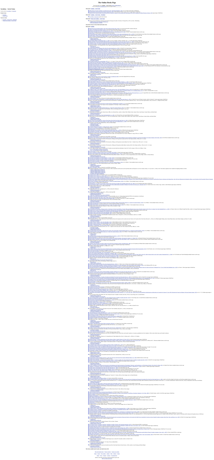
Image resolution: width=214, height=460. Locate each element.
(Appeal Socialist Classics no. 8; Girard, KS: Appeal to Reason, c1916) (106, 204)
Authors (108, 453)
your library (9, 11)
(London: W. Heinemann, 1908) (96, 304)
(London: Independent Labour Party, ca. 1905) (105, 130)
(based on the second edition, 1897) (104, 383)
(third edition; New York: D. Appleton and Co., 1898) (100, 303)
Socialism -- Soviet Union (95, 8)
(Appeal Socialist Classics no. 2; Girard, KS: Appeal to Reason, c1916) (106, 181)
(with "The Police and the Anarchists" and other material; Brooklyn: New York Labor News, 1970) (114, 64)
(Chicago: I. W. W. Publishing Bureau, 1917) (116, 90)
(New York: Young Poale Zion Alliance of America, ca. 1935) (105, 266)
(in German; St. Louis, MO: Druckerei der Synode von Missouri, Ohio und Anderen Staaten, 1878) (143, 292)
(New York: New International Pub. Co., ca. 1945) (104, 57)
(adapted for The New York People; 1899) (100, 93)
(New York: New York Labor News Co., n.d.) (115, 92)
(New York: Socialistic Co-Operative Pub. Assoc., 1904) (104, 431)
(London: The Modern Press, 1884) (110, 243)
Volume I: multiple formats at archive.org (97, 169)
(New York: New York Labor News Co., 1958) (104, 84)
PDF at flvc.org (93, 46)
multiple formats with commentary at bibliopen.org (99, 21)
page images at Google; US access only (97, 422)
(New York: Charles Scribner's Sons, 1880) (108, 427)
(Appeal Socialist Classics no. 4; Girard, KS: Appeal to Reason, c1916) (105, 231)
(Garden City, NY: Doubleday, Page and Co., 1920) (112, 399)
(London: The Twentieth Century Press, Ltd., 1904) (112, 183)
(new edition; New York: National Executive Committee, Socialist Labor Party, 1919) (118, 359)
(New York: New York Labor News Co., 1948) (112, 52)
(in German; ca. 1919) (104, 235)
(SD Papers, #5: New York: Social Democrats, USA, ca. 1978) (111, 34)
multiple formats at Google (95, 105)
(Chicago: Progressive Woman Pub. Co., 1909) (101, 176)
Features (104, 455)
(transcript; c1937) (110, 424)
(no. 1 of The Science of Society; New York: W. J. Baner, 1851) (126, 365)
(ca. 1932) (94, 80)
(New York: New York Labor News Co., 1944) (103, 368)
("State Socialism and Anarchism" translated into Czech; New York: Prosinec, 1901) (109, 239)
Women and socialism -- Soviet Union (9, 20)
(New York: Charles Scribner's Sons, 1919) (110, 350)
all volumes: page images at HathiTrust (97, 173)
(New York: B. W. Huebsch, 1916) (99, 132)
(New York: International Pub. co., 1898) (109, 408)
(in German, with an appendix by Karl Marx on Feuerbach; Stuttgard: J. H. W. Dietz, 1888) (119, 393)
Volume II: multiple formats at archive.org (97, 170)
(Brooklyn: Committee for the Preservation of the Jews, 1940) (109, 63)
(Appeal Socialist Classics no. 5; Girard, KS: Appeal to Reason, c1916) (116, 202)
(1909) (94, 174)
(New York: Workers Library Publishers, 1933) (101, 369)
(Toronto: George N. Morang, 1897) (97, 302)
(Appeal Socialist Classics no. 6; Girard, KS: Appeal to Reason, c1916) (106, 162)
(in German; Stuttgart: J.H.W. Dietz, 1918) (125, 137)
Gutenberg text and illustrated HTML (96, 309)
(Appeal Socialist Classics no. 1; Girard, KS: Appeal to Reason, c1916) (106, 107)
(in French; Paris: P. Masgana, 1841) (99, 290)
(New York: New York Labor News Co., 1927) (110, 279)
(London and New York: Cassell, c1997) (116, 65)
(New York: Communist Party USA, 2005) (101, 30)
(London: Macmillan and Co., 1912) (99, 312)
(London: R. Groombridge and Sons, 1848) (108, 409)
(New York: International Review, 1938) (103, 264)
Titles (111, 453)
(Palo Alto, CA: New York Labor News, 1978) (105, 35)
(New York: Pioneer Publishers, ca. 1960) (108, 81)
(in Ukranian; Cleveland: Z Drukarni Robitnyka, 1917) (107, 396)
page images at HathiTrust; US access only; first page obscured (101, 259)
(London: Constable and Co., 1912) (106, 344)
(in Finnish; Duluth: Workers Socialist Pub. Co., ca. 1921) (108, 348)
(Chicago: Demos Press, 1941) (101, 11)
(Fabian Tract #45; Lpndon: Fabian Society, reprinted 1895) (105, 316)
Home (95, 453)
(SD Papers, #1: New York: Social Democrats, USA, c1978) (106, 51)
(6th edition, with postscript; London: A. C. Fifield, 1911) (113, 238)
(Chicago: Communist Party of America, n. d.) (107, 103)
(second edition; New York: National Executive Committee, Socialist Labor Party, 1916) (109, 297)
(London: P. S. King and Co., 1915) (102, 317)
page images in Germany (94, 329)
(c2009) (100, 50)
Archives (108, 455)
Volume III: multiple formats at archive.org (97, 171)
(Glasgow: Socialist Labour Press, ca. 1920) (104, 291)
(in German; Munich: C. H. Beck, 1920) (101, 157)
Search (99, 453)
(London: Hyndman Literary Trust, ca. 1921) (102, 430)
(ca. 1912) (110, 89)
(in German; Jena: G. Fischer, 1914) (119, 428)
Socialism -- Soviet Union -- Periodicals (10, 19)
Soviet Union (5, 15)
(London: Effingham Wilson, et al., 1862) (113, 357)
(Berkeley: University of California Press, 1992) (104, 256)
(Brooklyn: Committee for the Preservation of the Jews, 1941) (106, 62)
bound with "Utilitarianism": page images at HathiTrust (100, 195)
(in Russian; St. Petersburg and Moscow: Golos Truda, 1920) (105, 384)
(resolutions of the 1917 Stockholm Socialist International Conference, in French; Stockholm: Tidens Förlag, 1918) (111, 412)
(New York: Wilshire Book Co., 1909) (107, 121)
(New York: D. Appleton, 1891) (108, 349)
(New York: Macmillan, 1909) (100, 212)
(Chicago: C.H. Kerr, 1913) (109, 339)
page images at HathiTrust (94, 47)
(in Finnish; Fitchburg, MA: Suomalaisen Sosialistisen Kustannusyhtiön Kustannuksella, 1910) (117, 248)
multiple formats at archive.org (95, 39)
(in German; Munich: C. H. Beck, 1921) (101, 158)
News (101, 455)
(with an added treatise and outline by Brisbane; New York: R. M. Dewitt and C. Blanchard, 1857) (117, 184)
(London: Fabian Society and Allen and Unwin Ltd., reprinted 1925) (105, 327)
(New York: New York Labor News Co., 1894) (126, 379)
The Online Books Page (107, 2)
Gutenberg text (93, 117)
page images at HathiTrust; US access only (97, 72)
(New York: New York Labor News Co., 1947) (103, 53)
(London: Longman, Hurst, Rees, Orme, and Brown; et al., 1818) (134, 417)
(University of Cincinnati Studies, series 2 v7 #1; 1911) (102, 345)
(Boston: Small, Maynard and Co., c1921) (101, 299)
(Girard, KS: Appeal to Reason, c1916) (99, 244)
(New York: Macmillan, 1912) (107, 210)
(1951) (100, 49)
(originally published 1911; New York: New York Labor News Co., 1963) (112, 271)
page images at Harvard (94, 60)
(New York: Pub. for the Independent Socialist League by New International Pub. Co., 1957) (122, 278)
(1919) (95, 400)
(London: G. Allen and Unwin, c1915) (100, 126)
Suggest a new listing (115, 451)
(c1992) (103, 255)
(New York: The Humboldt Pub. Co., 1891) (102, 115)
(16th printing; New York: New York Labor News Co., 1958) (111, 41)
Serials (118, 453)
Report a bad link (108, 451)
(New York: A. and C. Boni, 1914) (100, 197)
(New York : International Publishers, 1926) (105, 10)
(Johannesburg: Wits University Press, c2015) (109, 42)
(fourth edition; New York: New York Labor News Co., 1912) (110, 99)
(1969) (98, 36)
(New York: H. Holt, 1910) (114, 340)
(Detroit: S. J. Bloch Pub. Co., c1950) (115, 366)
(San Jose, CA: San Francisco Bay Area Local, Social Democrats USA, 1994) (107, 31)
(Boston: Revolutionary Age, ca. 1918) (100, 289)
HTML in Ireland (93, 233)
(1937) (94, 426)
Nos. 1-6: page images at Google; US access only (99, 149)
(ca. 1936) (94, 68)
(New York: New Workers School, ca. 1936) (102, 66)
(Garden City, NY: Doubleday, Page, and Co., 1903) (112, 346)
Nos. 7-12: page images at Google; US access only (99, 150)
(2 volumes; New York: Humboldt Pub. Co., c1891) (129, 209)
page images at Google (94, 124)
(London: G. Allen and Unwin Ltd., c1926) (104, 370)
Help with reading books (99, 451)
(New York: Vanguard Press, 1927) (100, 85)
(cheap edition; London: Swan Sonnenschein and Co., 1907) (105, 153)
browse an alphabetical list (101, 6)
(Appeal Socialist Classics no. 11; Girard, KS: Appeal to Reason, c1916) (116, 230)
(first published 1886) (102, 198)
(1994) (103, 76)
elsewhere (14, 11)
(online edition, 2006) (99, 54)
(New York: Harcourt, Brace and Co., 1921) (100, 398)
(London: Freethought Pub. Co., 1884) (130, 254)
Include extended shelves (116, 5)
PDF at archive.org (93, 306)
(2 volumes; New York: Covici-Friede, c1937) (115, 425)
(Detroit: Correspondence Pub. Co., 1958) (99, 40)
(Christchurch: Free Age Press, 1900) (114, 411)
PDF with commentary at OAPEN (96, 22)
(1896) (94, 167)
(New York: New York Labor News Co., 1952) (104, 48)
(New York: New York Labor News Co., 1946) (112, 56)
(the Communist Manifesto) (101, 69)
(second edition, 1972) (98, 61)
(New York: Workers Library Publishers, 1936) (116, 265)
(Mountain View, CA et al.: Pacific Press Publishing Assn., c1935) (133, 267)
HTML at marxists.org (94, 38)
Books (98, 455)
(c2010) (97, 29)
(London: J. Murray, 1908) (109, 282)
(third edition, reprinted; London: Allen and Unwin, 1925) (109, 178)
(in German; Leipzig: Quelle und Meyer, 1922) (104, 313)
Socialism (4, 14)
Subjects (114, 453)
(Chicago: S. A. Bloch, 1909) (98, 175)
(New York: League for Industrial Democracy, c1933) (103, 272)
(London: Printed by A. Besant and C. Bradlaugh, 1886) (103, 253)
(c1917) (97, 91)
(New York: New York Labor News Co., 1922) (108, 120)
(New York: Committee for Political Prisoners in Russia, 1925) (121, 12)
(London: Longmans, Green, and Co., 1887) (128, 432)
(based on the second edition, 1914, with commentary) (99, 252)
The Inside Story (114, 455)
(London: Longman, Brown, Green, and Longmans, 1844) (121, 434)
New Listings (103, 453)
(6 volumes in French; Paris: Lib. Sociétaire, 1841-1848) (102, 152)
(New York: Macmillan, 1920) (100, 213)
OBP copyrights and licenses (107, 458)
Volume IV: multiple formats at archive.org (97, 172)
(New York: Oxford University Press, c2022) (104, 28)
